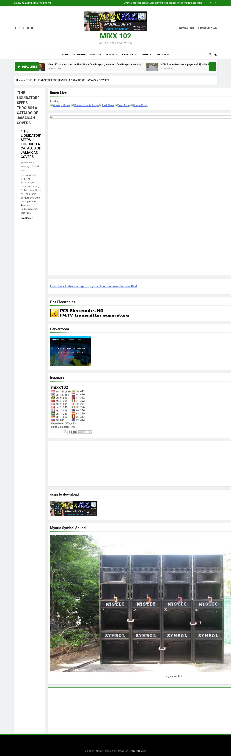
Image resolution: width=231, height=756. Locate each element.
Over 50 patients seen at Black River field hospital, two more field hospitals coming (163, 3)
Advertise (79, 54)
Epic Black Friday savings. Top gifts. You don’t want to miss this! (93, 286)
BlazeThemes (139, 751)
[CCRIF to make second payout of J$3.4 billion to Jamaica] (122, 67)
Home (65, 54)
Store (144, 54)
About (94, 54)
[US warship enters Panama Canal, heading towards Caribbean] (207, 66)
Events (110, 54)
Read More (26, 217)
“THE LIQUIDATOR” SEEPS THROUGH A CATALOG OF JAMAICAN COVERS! (31, 144)
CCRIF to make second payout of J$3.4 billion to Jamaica (164, 64)
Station (161, 54)
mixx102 (27, 162)
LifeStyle (127, 54)
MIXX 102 (115, 36)
